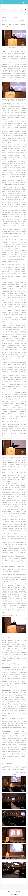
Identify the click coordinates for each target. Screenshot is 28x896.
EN (4, 2)
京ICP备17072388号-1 (14, 894)
